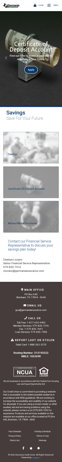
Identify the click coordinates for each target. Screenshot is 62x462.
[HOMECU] (36, 457)
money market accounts (22, 223)
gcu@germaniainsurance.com (31, 310)
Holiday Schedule (42, 431)
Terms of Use (42, 436)
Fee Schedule (15, 431)
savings (12, 154)
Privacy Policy (15, 436)
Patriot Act (15, 440)
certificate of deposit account (26, 188)
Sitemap (42, 440)
